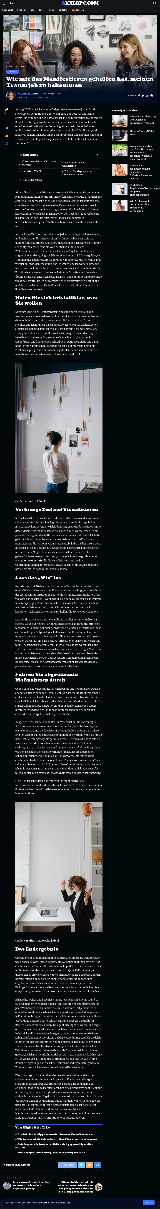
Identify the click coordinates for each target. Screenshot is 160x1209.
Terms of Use (63, 1203)
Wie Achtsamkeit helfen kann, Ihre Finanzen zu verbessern (57, 1139)
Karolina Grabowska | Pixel (41, 940)
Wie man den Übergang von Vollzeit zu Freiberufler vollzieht (143, 120)
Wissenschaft (33, 560)
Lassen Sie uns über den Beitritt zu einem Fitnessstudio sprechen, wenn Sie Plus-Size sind (141, 153)
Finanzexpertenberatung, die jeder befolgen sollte (51, 1152)
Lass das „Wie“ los (33, 171)
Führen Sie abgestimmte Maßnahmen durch (76, 173)
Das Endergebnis (32, 180)
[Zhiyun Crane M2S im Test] (120, 135)
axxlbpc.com (80, 3)
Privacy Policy (45, 1203)
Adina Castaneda (29, 94)
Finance (13, 72)
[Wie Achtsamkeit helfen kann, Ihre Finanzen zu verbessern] (120, 205)
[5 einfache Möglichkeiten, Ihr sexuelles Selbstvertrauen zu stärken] (120, 170)
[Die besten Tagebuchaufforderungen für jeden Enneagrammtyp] (120, 189)
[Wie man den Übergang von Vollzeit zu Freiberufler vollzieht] (120, 121)
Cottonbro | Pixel (34, 501)
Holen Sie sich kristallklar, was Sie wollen (37, 163)
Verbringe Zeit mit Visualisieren (73, 164)
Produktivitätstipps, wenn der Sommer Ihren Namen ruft (56, 1134)
